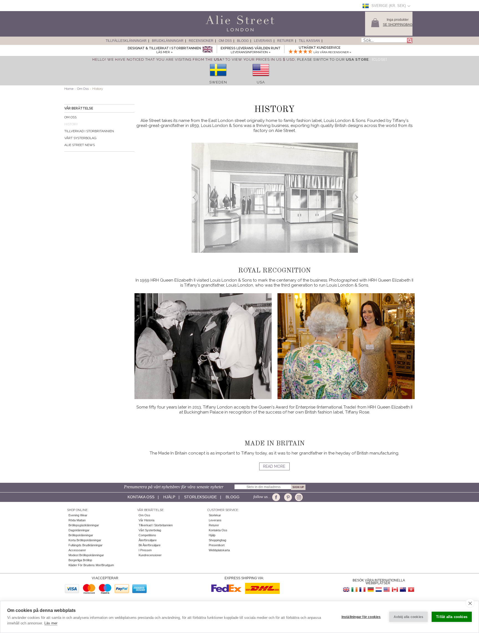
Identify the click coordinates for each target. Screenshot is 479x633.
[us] (261, 78)
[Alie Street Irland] (354, 590)
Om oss (70, 117)
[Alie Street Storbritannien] (346, 590)
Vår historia (146, 520)
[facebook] (277, 497)
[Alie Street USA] (387, 590)
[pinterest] (287, 497)
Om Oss (225, 40)
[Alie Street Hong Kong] (411, 590)
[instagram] (298, 497)
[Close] (379, 59)
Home (68, 89)
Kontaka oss (141, 497)
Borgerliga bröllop (80, 560)
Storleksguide (200, 497)
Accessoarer (77, 550)
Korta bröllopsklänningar (84, 540)
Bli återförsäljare (149, 545)
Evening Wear (77, 515)
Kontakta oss (218, 530)
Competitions (147, 535)
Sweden (218, 82)
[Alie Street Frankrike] (362, 590)
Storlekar (215, 515)
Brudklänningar (168, 40)
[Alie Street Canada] (395, 590)
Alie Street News (79, 145)
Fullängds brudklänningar (85, 545)
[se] (218, 78)
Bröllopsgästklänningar (83, 525)
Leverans (263, 40)
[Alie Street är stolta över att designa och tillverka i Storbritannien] (207, 49)
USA (261, 82)
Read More (274, 466)
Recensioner (201, 40)
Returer (285, 40)
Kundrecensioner (150, 555)
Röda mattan (77, 520)
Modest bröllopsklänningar (86, 555)
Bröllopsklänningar (80, 535)
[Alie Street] (215, 32)
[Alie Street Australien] (403, 590)
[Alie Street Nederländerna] (379, 590)
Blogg (243, 40)
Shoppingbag (217, 540)
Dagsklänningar (79, 530)
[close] (470, 603)
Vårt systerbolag (80, 138)
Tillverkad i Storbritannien (89, 131)
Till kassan (309, 40)
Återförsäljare (148, 540)
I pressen (145, 550)
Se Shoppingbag (397, 25)
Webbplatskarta (219, 550)
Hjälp (169, 497)
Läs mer (50, 623)
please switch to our (333, 59)
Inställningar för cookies (361, 617)
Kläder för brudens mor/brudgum (91, 565)
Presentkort (217, 545)
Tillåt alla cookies (451, 617)
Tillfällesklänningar (126, 40)
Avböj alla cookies (409, 617)
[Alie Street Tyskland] (370, 590)
